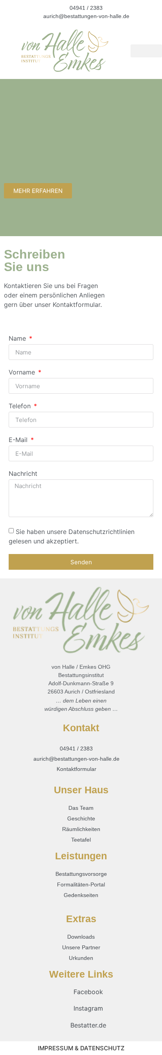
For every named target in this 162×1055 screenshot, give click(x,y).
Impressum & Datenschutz (81, 1048)
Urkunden (81, 958)
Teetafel (81, 840)
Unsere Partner (81, 947)
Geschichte (81, 818)
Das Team (81, 808)
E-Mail (19, 440)
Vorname (23, 372)
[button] (146, 50)
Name (18, 338)
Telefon (21, 406)
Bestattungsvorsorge (81, 874)
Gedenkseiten (81, 895)
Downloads (81, 937)
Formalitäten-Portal (81, 884)
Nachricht (23, 473)
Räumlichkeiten (81, 829)
